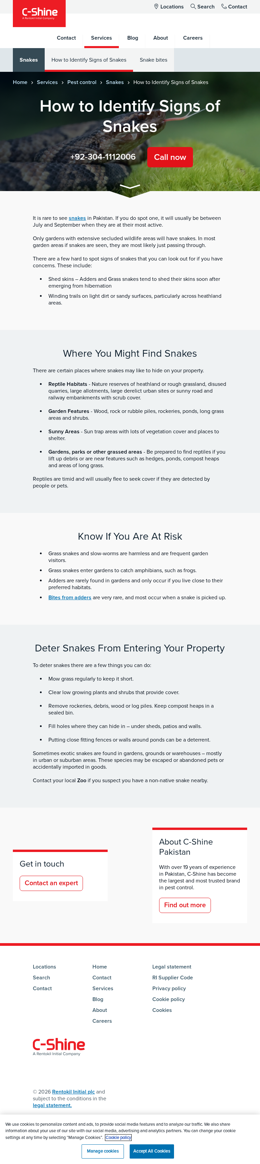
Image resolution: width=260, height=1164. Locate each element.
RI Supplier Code (172, 977)
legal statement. (52, 1105)
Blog (97, 999)
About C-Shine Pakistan (186, 847)
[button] (130, 187)
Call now (170, 157)
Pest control (81, 82)
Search (206, 6)
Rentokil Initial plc (73, 1091)
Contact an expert (51, 883)
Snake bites (153, 60)
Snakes (29, 60)
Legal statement (171, 966)
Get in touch (42, 864)
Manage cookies (103, 1151)
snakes (77, 218)
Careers (102, 1021)
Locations (172, 6)
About (99, 1010)
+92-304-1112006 (103, 157)
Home (20, 82)
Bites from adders (69, 597)
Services (47, 82)
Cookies (162, 1010)
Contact (237, 6)
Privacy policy (169, 988)
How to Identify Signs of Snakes (88, 60)
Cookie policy (168, 999)
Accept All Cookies (151, 1151)
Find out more (185, 905)
